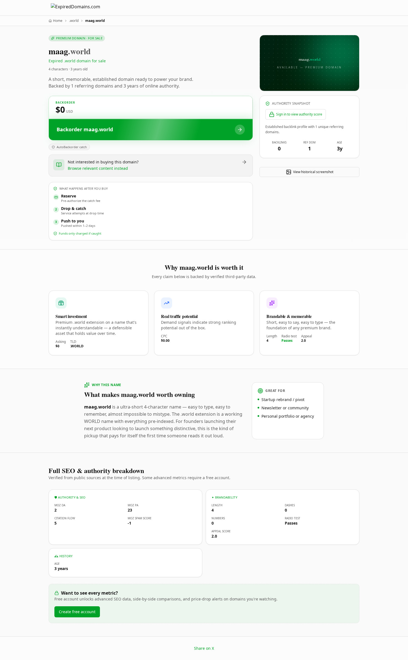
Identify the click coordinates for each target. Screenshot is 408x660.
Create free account (77, 611)
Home (57, 21)
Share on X (204, 648)
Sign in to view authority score (299, 114)
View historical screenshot (313, 172)
